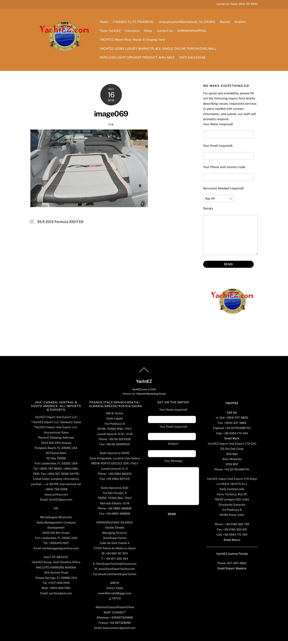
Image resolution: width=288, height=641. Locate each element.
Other (148, 31)
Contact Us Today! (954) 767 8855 (237, 3)
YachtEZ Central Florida (232, 553)
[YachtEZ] (62, 61)
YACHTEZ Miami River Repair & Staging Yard (132, 39)
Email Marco (232, 539)
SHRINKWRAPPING (191, 31)
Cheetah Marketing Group (151, 393)
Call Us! (232, 412)
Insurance (132, 31)
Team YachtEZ (110, 31)
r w (111, 124)
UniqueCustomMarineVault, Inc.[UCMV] (187, 22)
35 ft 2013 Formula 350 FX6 (60, 222)
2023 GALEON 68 (192, 57)
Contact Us (165, 31)
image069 (111, 113)
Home (104, 22)
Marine (225, 22)
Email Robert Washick (231, 568)
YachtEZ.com (139, 389)
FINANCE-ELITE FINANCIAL (133, 22)
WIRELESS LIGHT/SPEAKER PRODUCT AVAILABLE (137, 57)
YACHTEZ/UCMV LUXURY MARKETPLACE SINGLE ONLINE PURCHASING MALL (158, 48)
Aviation (240, 22)
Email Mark (232, 438)
